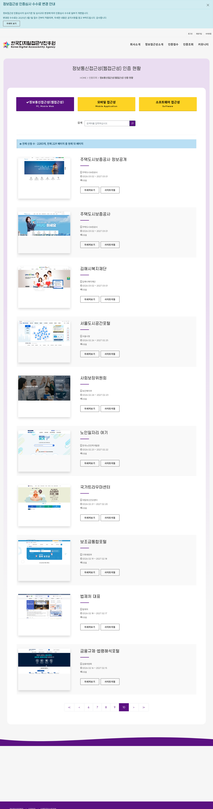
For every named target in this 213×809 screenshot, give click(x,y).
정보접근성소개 (154, 44)
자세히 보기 (12, 23)
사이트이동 (110, 190)
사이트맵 (208, 34)
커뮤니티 (203, 44)
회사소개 (135, 44)
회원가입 (199, 34)
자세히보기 (91, 190)
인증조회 (188, 44)
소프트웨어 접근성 (168, 104)
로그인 (190, 34)
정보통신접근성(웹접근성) (42, 104)
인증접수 (173, 44)
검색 (80, 122)
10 (124, 707)
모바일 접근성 (106, 104)
